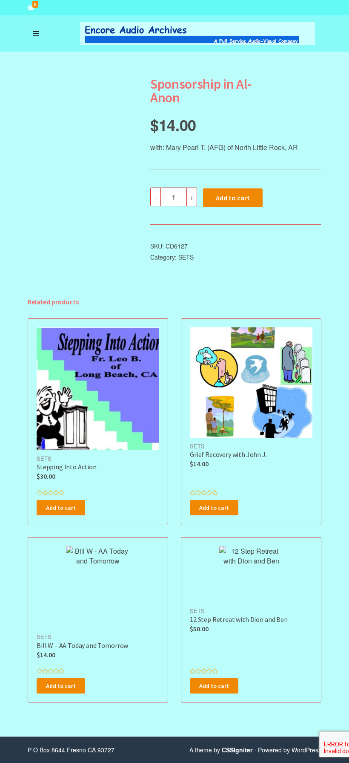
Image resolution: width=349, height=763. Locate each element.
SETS (186, 257)
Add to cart (233, 198)
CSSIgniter (237, 750)
